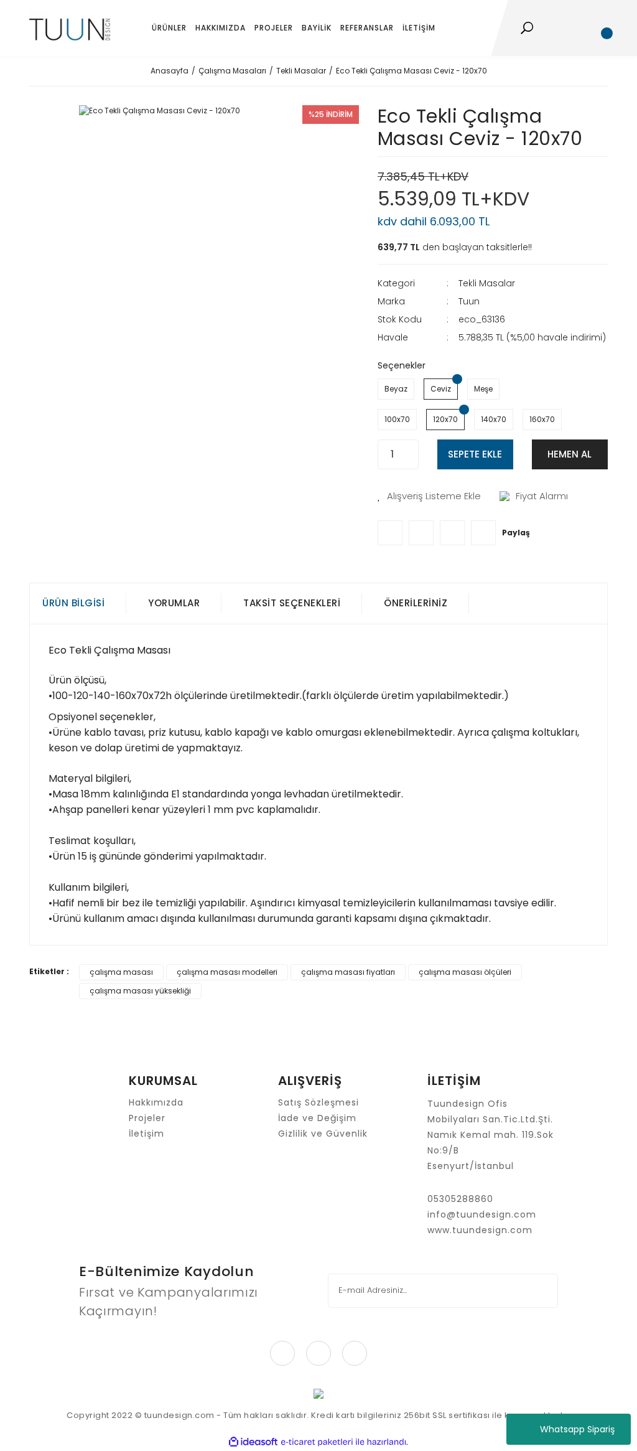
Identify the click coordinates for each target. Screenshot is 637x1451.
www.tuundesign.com (479, 1230)
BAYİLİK (317, 27)
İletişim (146, 1133)
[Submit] (540, 1291)
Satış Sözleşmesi (318, 1102)
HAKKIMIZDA (220, 27)
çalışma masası (121, 972)
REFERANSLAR (367, 27)
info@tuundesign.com (481, 1214)
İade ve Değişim (317, 1118)
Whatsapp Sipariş (577, 1429)
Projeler (147, 1118)
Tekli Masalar (486, 283)
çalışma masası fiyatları (348, 972)
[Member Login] (576, 28)
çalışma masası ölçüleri (465, 972)
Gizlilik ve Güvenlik (323, 1133)
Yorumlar (174, 602)
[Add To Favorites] (429, 496)
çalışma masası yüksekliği (140, 990)
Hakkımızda (156, 1102)
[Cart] (601, 28)
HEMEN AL (569, 454)
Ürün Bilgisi (73, 602)
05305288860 (460, 1199)
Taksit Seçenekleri (291, 602)
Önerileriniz (415, 602)
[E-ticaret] (317, 1442)
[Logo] (69, 28)
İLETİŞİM (418, 27)
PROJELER (273, 27)
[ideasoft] (253, 1442)
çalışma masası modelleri (227, 972)
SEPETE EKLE (475, 454)
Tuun (469, 301)
